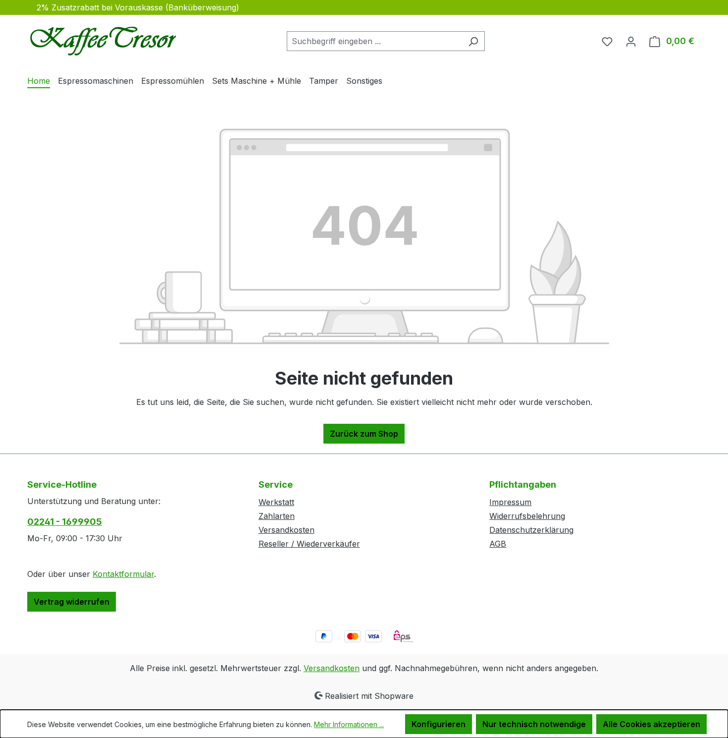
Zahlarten (277, 516)
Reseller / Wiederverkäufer (309, 544)
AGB (497, 544)
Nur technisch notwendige (534, 724)
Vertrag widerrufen (71, 602)
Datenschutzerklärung (531, 530)
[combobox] (374, 41)
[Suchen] (473, 41)
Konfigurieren (439, 724)
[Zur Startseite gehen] (101, 39)
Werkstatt (276, 502)
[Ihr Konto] (631, 41)
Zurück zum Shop (364, 434)
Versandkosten (286, 530)
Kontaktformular (123, 574)
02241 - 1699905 (64, 521)
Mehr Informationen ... (349, 724)
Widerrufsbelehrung (527, 516)
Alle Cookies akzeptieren (651, 724)
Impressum (510, 502)
